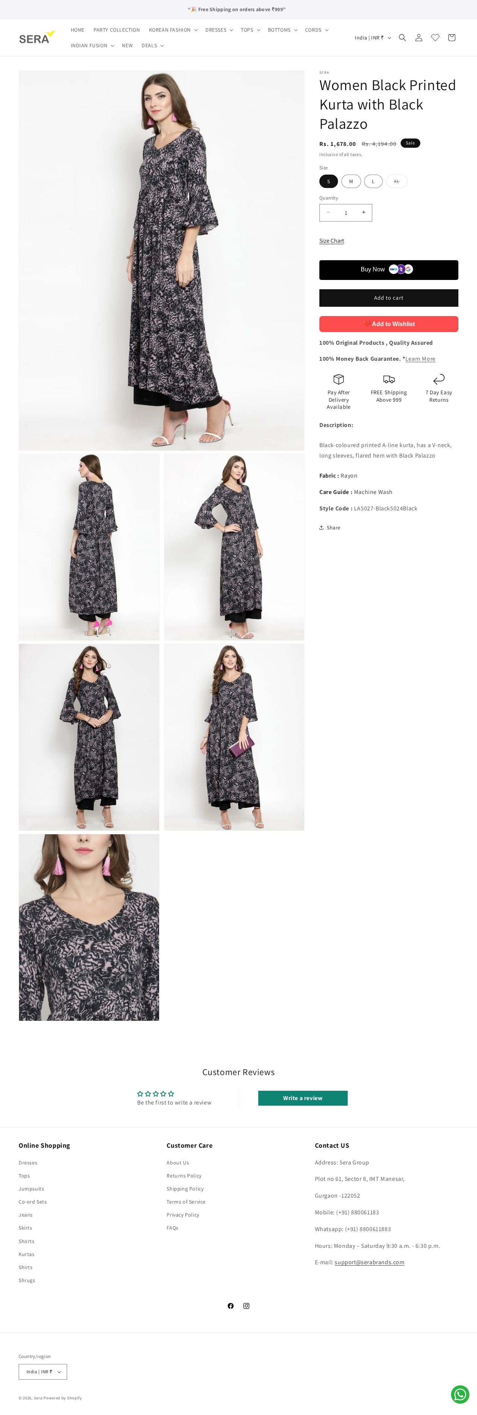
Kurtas (27, 1254)
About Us (178, 1162)
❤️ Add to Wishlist (389, 324)
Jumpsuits (31, 1188)
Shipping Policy (185, 1188)
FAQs (172, 1227)
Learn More (420, 359)
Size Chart (331, 240)
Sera (38, 1397)
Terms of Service (186, 1201)
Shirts (26, 1267)
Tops (24, 1175)
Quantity (328, 197)
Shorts (27, 1241)
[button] (173, 30)
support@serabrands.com (369, 1262)
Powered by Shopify (63, 1397)
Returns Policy (184, 1175)
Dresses (28, 1162)
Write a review (302, 1098)
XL (401, 182)
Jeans (26, 1214)
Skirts (25, 1227)
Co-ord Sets (33, 1201)
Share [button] (334, 527)
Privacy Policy (183, 1214)
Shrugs (27, 1280)
